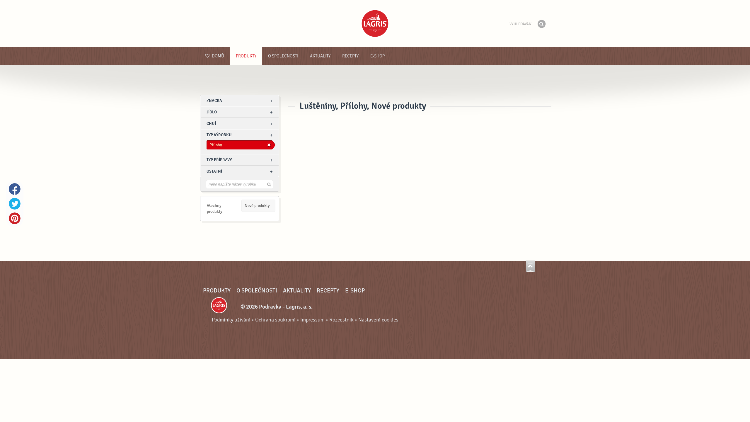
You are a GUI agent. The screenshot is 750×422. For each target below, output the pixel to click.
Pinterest (15, 218)
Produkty (246, 56)
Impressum (312, 320)
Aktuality (320, 56)
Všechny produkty (214, 208)
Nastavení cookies (378, 320)
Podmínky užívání (231, 320)
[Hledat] (541, 24)
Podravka (375, 23)
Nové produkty (257, 205)
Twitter (15, 204)
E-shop (377, 56)
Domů (217, 56)
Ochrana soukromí (275, 320)
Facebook (15, 189)
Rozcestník (341, 320)
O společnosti (283, 56)
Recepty (350, 56)
